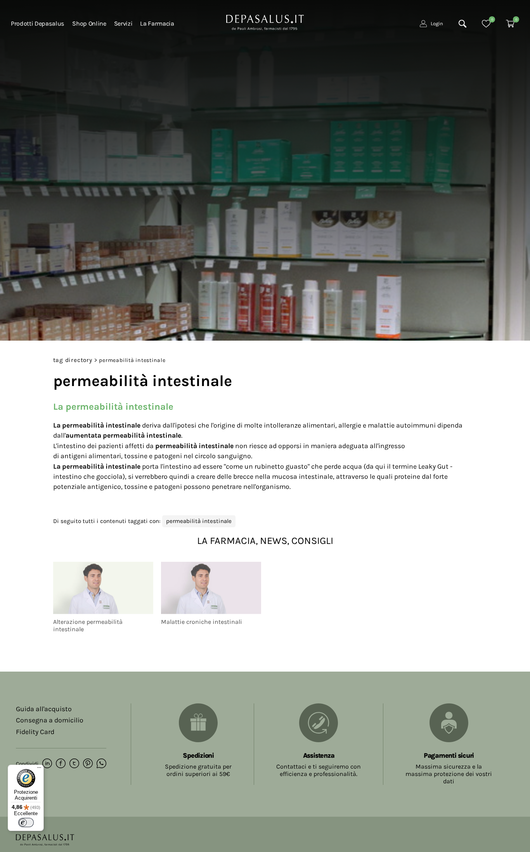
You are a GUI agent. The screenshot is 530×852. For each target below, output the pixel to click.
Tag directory (72, 360)
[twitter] (74, 763)
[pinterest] (88, 763)
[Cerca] (462, 24)
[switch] (26, 822)
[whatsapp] (101, 763)
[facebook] (61, 763)
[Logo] (265, 22)
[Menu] (39, 769)
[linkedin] (47, 763)
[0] (486, 23)
